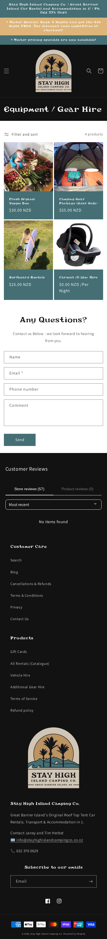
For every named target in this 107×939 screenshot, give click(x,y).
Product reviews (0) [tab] (77, 489)
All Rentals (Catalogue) (29, 663)
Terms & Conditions (26, 595)
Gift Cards (18, 651)
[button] (6, 71)
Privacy (16, 607)
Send (19, 439)
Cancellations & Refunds (30, 583)
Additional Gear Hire (27, 687)
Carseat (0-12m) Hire (78, 277)
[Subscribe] (90, 881)
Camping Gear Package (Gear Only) (78, 201)
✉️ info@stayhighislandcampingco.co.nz (46, 839)
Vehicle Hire (20, 675)
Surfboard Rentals (27, 277)
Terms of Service (24, 698)
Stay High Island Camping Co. (46, 933)
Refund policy (22, 710)
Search (16, 560)
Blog (14, 572)
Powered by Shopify (74, 933)
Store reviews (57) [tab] (29, 489)
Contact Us (19, 618)
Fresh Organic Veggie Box (22, 201)
